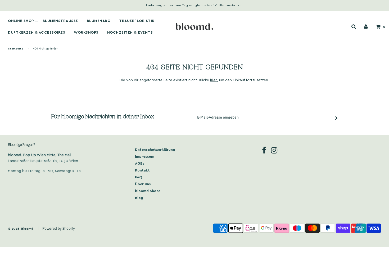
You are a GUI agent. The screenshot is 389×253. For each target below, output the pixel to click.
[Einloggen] (366, 26)
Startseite (15, 48)
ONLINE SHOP (21, 20)
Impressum (144, 156)
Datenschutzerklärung (155, 149)
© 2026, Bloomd (20, 228)
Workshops (86, 32)
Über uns (143, 184)
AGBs (139, 163)
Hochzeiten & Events (130, 32)
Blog (139, 197)
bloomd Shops (148, 190)
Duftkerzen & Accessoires (36, 32)
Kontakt (142, 170)
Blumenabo (99, 20)
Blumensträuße (60, 20)
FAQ (138, 177)
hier (213, 80)
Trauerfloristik (137, 20)
